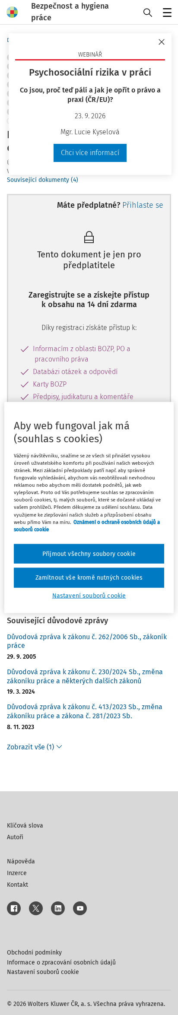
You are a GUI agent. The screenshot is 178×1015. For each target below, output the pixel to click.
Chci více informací (90, 153)
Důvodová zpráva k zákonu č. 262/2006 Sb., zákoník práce (87, 641)
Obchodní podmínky (34, 952)
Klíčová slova (25, 825)
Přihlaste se (142, 205)
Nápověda (21, 861)
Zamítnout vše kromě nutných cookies (89, 577)
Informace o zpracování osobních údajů (61, 962)
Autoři (15, 837)
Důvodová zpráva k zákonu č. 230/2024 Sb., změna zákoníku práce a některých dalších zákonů (85, 676)
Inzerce (17, 873)
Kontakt (17, 884)
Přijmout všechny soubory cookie (89, 553)
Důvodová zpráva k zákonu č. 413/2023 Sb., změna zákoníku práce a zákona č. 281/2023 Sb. (84, 711)
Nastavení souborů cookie (43, 972)
